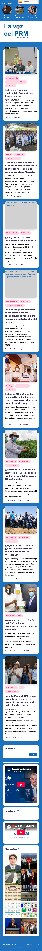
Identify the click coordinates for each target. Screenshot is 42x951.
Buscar (9, 748)
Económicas (12, 541)
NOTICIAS (11, 85)
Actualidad (11, 461)
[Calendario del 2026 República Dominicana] (13, 909)
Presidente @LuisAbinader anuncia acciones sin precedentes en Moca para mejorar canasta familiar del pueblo (21, 316)
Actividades (11, 688)
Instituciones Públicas (16, 82)
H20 (21, 688)
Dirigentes (19, 154)
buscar (33, 754)
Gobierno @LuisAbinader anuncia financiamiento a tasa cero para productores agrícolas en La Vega (21, 399)
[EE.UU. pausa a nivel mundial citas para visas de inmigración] (29, 893)
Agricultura (24, 461)
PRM (19, 616)
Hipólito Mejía (12, 233)
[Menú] (38, 31)
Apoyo (8, 154)
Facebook (10, 811)
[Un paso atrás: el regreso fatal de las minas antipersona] (29, 861)
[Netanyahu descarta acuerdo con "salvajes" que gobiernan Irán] (13, 926)
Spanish (25, 2)
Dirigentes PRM (13, 158)
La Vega (9, 386)
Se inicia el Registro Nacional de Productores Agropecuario (19, 93)
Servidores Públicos (15, 305)
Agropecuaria (12, 78)
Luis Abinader (12, 301)
